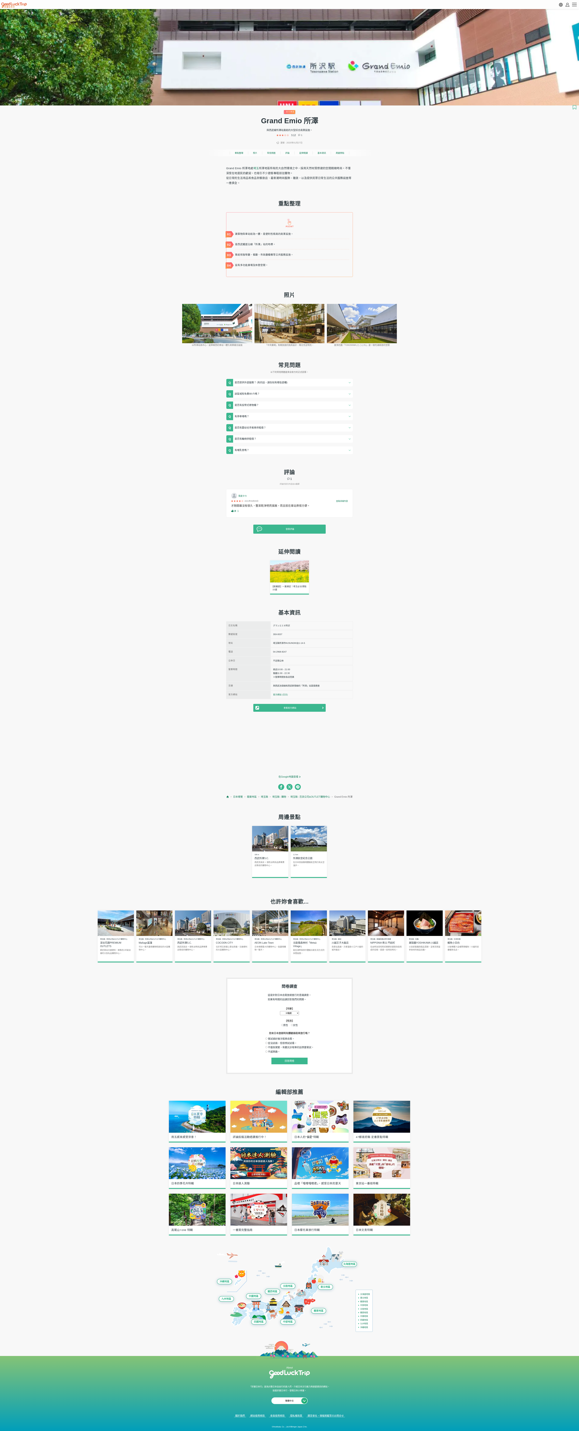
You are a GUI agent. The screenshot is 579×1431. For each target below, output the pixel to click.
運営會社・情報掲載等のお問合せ (326, 1415)
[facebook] (281, 787)
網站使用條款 (257, 1415)
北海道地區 (349, 1264)
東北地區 (325, 1287)
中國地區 (253, 1296)
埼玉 (256, 168)
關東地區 (252, 797)
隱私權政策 (296, 1415)
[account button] (567, 5)
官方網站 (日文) (280, 694)
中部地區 (288, 1321)
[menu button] (574, 4)
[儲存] (574, 107)
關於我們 (240, 1415)
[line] (298, 787)
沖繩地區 (224, 1281)
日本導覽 (238, 797)
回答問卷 (289, 1061)
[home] (14, 5)
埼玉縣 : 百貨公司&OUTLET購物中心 (310, 797)
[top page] (228, 797)
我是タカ (242, 496)
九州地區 (226, 1299)
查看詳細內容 (342, 501)
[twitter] (289, 787)
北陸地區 (288, 1286)
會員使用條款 (277, 1415)
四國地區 (259, 1321)
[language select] (560, 4)
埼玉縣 (264, 797)
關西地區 (272, 1291)
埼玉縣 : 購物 (279, 797)
